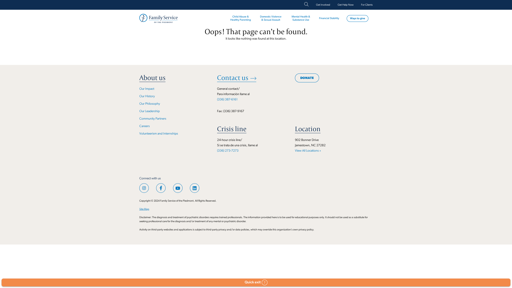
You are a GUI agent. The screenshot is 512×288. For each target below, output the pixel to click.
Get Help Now (346, 5)
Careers (144, 126)
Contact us (232, 77)
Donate (307, 78)
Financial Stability (329, 18)
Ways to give (357, 18)
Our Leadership (149, 111)
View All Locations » (308, 150)
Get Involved (323, 5)
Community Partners (152, 118)
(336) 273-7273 (228, 150)
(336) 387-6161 (227, 99)
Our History (147, 96)
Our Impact (146, 89)
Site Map (144, 209)
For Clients (367, 5)
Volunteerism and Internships (158, 133)
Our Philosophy (149, 103)
